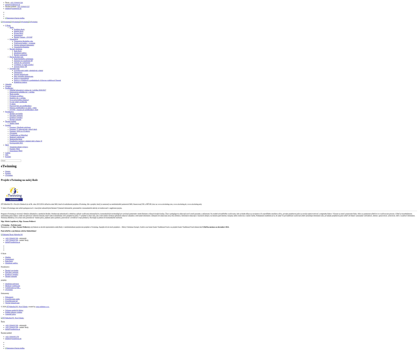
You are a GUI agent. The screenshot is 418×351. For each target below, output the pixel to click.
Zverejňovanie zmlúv (12, 299)
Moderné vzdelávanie (12, 286)
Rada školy (9, 261)
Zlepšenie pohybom (12, 284)
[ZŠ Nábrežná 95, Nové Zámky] (19, 22)
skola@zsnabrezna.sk (12, 5)
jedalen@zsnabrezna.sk (13, 8)
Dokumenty (9, 297)
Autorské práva (10, 314)
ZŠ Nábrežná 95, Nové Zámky (17, 307)
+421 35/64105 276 (12, 337)
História (8, 257)
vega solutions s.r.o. (42, 307)
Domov (7, 171)
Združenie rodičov (11, 263)
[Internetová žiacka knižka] (14, 18)
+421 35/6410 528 (11, 327)
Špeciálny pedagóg (11, 272)
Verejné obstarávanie (12, 303)
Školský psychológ (11, 270)
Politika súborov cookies (13, 312)
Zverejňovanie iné (11, 301)
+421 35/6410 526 (16, 3)
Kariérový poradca (11, 274)
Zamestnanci (9, 259)
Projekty (8, 173)
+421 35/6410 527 (23, 7)
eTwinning (9, 175)
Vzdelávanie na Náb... (13, 288)
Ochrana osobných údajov (14, 310)
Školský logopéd (11, 276)
